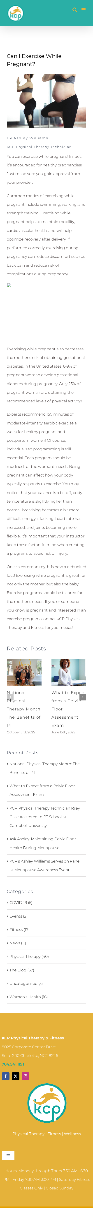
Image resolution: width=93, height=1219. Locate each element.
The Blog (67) (21, 970)
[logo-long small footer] (46, 1084)
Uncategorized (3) (26, 983)
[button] (10, 697)
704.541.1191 (13, 1064)
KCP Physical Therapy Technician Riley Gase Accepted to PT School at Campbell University (44, 817)
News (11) (17, 943)
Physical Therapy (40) (29, 956)
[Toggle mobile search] (74, 9)
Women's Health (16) (28, 997)
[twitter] (15, 1076)
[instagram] (25, 1076)
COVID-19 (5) (20, 902)
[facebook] (5, 1076)
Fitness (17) (19, 929)
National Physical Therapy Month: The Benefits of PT (24, 709)
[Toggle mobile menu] (83, 9)
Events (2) (18, 916)
